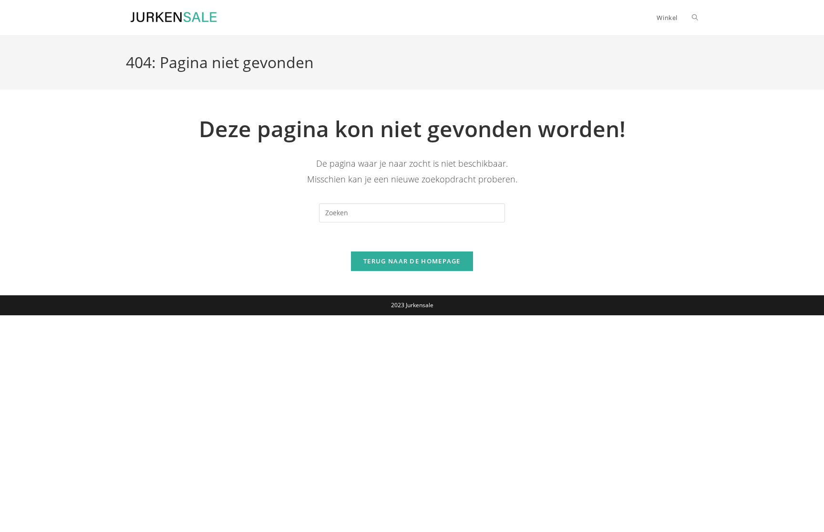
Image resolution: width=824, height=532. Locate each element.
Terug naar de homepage (412, 261)
